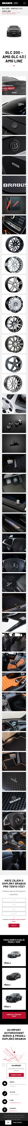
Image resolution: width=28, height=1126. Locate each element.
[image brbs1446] (14, 364)
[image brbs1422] (14, 841)
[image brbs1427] (14, 762)
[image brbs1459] (14, 146)
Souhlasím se (14, 920)
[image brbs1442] (14, 444)
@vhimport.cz (13, 1110)
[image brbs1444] (14, 404)
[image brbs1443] (14, 424)
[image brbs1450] (14, 285)
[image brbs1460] (14, 126)
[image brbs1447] (14, 345)
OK (8, 1122)
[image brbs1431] (14, 682)
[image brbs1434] (14, 623)
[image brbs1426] (14, 782)
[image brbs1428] (14, 742)
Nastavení (17, 1122)
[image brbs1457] (14, 186)
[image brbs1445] (14, 384)
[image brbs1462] (14, 86)
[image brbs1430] (14, 702)
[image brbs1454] (14, 225)
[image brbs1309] (14, 484)
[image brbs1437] (14, 563)
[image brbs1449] (14, 305)
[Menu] (24, 3)
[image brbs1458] (14, 166)
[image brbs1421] (14, 861)
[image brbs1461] (14, 106)
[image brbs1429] (14, 722)
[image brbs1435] (14, 603)
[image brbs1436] (14, 583)
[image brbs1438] (14, 543)
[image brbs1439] (14, 523)
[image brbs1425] (14, 802)
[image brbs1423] (14, 822)
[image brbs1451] (14, 265)
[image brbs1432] (14, 663)
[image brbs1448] (14, 325)
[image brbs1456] (14, 205)
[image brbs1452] (14, 245)
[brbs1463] (26, 45)
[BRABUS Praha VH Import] (11, 3)
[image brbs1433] (14, 643)
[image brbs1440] (14, 504)
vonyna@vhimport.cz (15, 1102)
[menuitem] (24, 3)
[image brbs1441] (14, 464)
